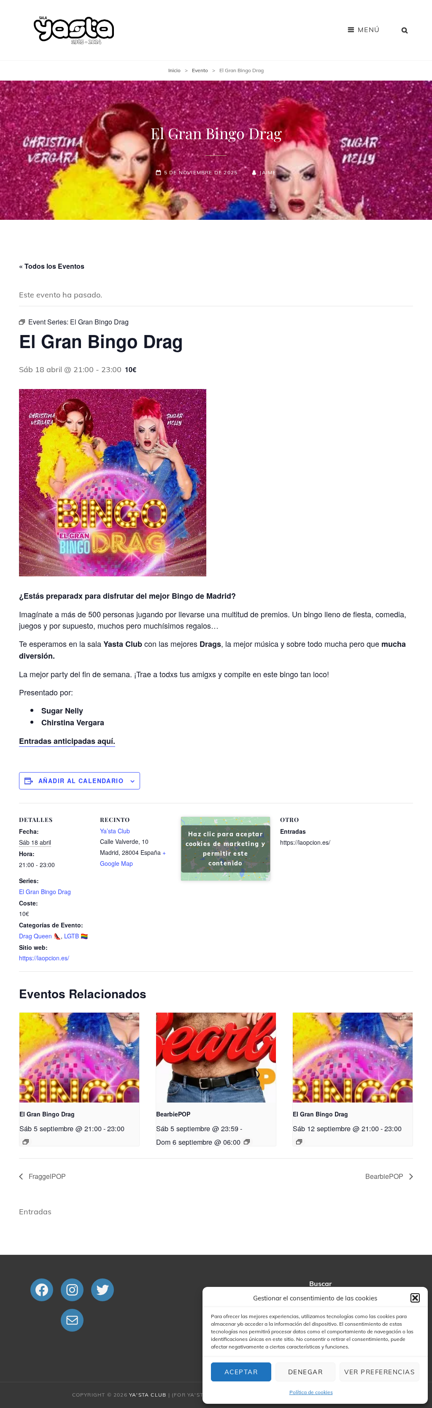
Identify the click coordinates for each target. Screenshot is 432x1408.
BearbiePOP (173, 1114)
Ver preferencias (379, 1372)
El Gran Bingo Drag (45, 891)
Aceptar (241, 1372)
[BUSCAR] (405, 30)
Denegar (305, 1372)
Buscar (320, 1283)
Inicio (174, 70)
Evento (200, 70)
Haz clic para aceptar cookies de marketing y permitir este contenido (226, 848)
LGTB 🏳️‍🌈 (76, 936)
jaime (267, 172)
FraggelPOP (46, 1176)
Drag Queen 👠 (40, 936)
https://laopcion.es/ (44, 958)
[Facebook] (41, 1289)
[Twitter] (102, 1289)
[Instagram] (72, 1289)
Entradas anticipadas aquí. (67, 740)
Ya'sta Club (147, 1395)
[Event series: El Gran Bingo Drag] (26, 1141)
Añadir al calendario (81, 780)
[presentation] (79, 1058)
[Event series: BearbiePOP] (247, 1141)
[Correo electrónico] (72, 1320)
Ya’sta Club (115, 831)
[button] (415, 1298)
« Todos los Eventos (51, 266)
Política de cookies (311, 1392)
